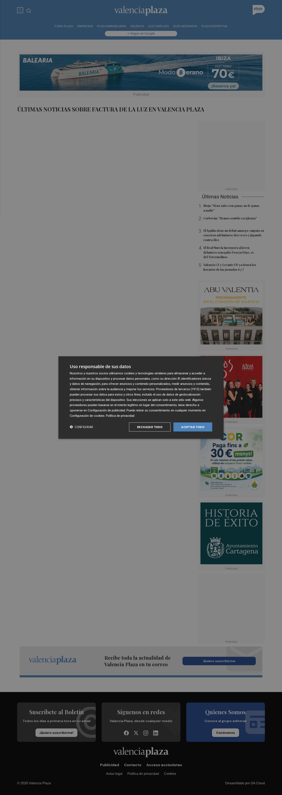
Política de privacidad (120, 415)
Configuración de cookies (87, 415)
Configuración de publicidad (106, 410)
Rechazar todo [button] (149, 427)
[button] (81, 427)
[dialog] (141, 397)
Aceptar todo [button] (192, 427)
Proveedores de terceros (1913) (177, 389)
